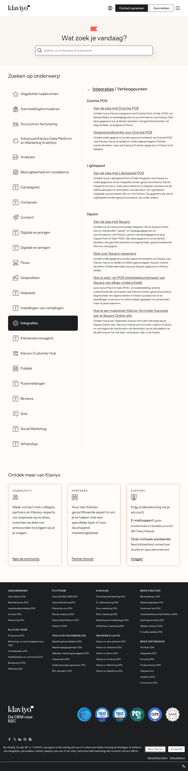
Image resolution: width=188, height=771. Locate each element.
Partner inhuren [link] (83, 559)
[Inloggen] (110, 8)
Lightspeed (96, 166)
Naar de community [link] (25, 559)
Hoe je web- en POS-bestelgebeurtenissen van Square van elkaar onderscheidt (129, 280)
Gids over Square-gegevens (114, 254)
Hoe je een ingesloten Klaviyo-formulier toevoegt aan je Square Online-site (130, 313)
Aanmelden (161, 8)
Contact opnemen (131, 8)
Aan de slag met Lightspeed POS (118, 173)
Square (92, 214)
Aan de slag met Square (111, 222)
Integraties (103, 89)
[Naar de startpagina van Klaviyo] (19, 8)
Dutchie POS (97, 101)
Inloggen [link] (137, 559)
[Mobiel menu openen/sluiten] (178, 8)
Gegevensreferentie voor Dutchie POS (122, 132)
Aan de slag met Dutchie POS (116, 108)
